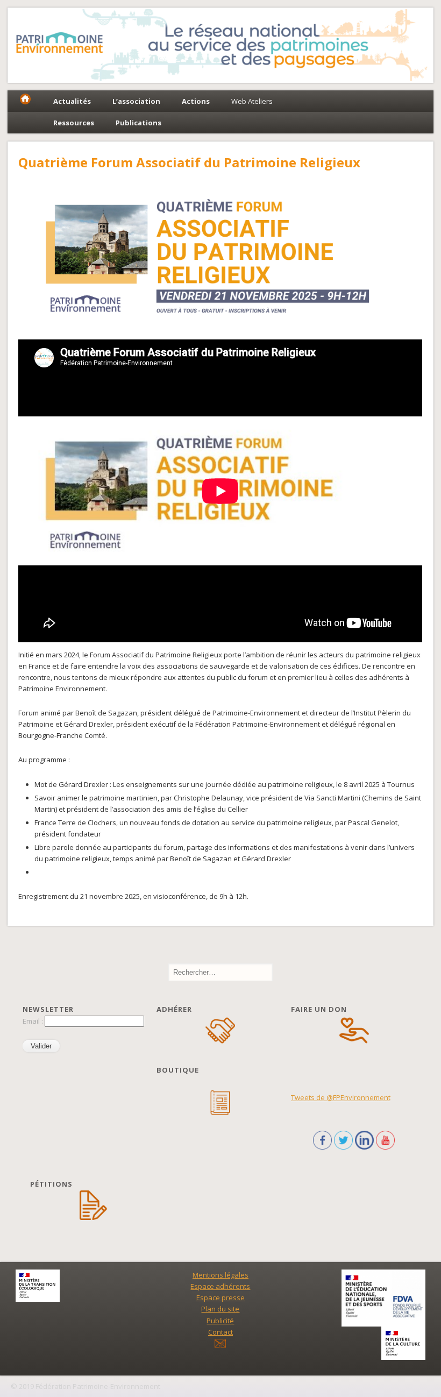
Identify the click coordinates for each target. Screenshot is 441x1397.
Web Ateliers (252, 101)
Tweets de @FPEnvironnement (340, 1097)
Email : (34, 1021)
